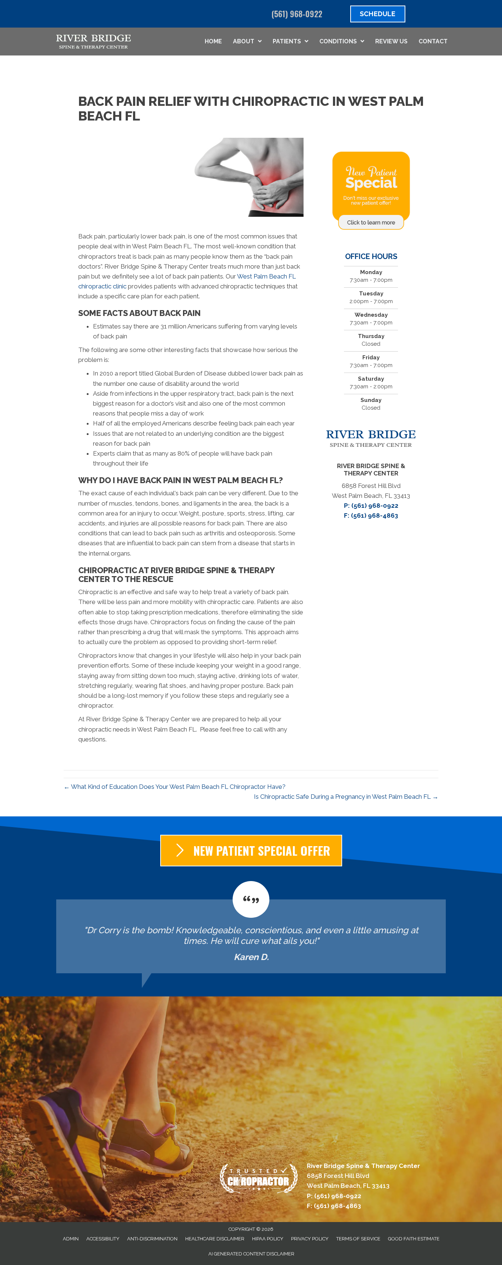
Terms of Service (358, 1238)
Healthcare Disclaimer (214, 1238)
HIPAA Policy (267, 1238)
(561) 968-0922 (297, 13)
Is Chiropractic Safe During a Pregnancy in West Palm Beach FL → (346, 796)
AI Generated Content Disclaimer (251, 1254)
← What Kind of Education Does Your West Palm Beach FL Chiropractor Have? (175, 786)
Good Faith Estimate (414, 1238)
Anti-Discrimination (152, 1238)
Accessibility (102, 1238)
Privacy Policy (310, 1238)
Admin (71, 1238)
